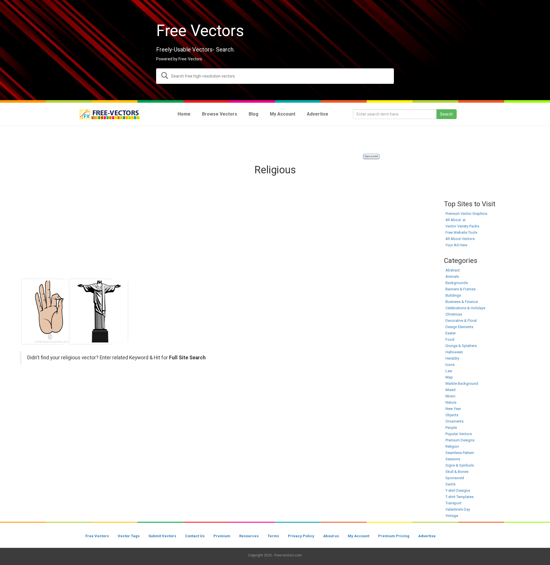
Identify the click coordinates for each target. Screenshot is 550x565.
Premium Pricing (393, 536)
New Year (453, 409)
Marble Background (461, 383)
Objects (451, 415)
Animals (452, 276)
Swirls (450, 484)
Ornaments (454, 421)
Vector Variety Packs (462, 226)
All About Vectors (460, 239)
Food (449, 339)
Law (448, 371)
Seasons (452, 459)
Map (449, 377)
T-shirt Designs (457, 490)
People (451, 427)
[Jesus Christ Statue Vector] (90, 311)
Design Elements (459, 327)
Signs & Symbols (459, 465)
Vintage (451, 516)
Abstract (452, 270)
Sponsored (371, 156)
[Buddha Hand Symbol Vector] (42, 311)
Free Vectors (97, 536)
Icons (450, 364)
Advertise (427, 536)
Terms (273, 536)
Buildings (453, 295)
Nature (450, 402)
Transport (453, 503)
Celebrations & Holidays (465, 308)
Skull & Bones (456, 471)
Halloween (454, 352)
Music (450, 396)
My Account (358, 536)
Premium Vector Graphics (466, 213)
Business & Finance (461, 302)
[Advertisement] (275, 140)
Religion (452, 446)
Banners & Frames (460, 289)
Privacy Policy (301, 536)
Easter (450, 333)
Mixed (450, 390)
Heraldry (452, 358)
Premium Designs (459, 440)
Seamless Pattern (459, 453)
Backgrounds (456, 283)
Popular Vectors (458, 434)
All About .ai (455, 220)
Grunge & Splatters (461, 346)
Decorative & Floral (461, 320)
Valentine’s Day (457, 509)
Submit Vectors (162, 536)
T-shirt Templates (459, 497)
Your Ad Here (456, 245)
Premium (221, 536)
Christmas (453, 314)
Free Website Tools (461, 232)
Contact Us (195, 536)
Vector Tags (129, 536)
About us (331, 536)
